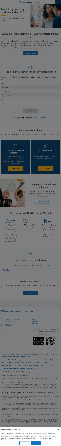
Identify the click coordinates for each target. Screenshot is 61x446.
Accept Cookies (35, 443)
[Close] (58, 429)
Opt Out (24, 443)
